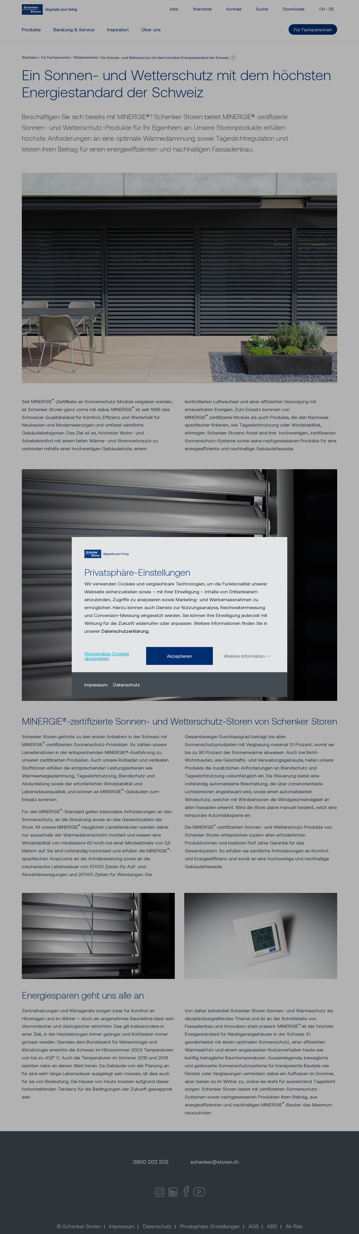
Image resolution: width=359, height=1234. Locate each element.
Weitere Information (245, 656)
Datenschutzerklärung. (125, 631)
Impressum (95, 684)
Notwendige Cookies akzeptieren (107, 656)
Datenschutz (126, 684)
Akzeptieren (179, 656)
